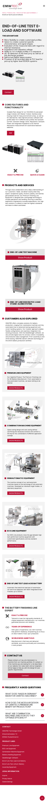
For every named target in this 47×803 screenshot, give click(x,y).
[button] (44, 6)
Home (4, 12)
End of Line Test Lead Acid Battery (26, 12)
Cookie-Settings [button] (7, 782)
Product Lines (11, 12)
